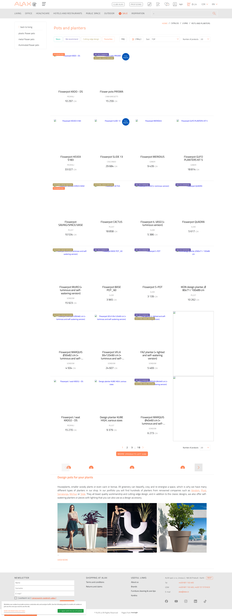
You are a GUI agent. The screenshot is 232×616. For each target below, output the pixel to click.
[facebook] (166, 601)
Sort (148, 39)
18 (138, 447)
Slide (83, 494)
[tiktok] (205, 601)
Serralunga (62, 494)
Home (165, 23)
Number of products (190, 39)
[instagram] (185, 601)
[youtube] (176, 601)
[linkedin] (195, 601)
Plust (203, 490)
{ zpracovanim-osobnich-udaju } (43, 598)
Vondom (195, 490)
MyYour (73, 494)
